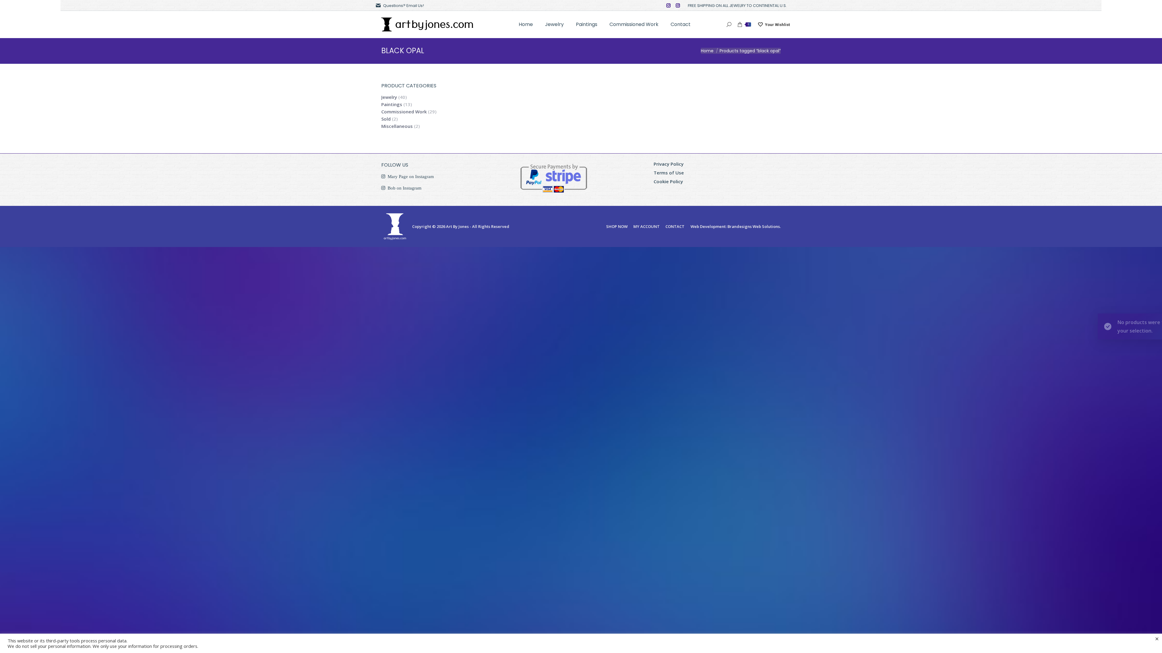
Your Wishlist (777, 24)
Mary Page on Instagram (409, 176)
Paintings (391, 104)
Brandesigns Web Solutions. (754, 226)
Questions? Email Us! (403, 5)
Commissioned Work (404, 112)
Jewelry (389, 97)
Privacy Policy (669, 164)
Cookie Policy (668, 181)
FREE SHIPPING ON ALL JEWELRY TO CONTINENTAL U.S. (737, 5)
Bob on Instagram (403, 188)
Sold (386, 119)
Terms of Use (669, 173)
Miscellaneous (397, 126)
